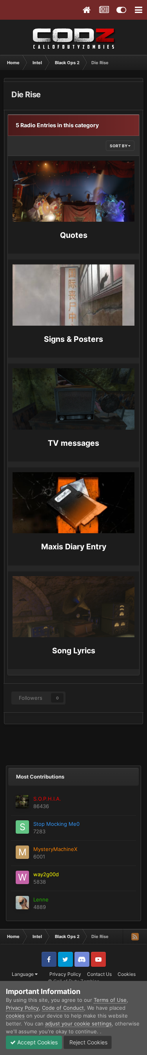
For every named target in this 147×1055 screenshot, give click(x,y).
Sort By (119, 145)
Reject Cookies (87, 1042)
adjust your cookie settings (78, 1023)
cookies (15, 1015)
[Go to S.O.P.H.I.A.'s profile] (22, 801)
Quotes (73, 235)
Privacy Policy (65, 974)
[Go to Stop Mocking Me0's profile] (22, 827)
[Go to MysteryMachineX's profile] (22, 852)
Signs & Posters (73, 339)
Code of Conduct (63, 1008)
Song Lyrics (73, 650)
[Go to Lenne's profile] (22, 902)
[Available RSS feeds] (135, 936)
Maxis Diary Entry (73, 546)
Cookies (127, 974)
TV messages (73, 443)
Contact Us (99, 974)
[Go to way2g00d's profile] (22, 877)
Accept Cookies (37, 1042)
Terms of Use (110, 1000)
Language (23, 974)
